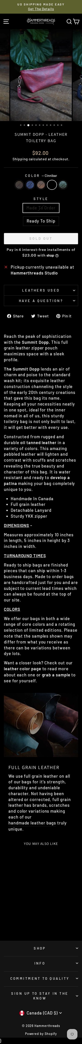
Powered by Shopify (41, 1034)
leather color (17, 668)
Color (41, 175)
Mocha (19, 184)
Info (40, 963)
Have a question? (41, 301)
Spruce (62, 184)
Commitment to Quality (40, 978)
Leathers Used (41, 290)
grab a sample (56, 674)
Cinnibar (51, 184)
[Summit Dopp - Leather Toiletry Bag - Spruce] (28, 925)
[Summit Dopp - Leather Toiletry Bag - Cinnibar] (23, 925)
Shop (40, 948)
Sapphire (30, 184)
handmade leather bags (32, 822)
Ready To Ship (41, 220)
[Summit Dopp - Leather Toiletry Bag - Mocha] (7, 925)
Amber (41, 184)
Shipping (20, 159)
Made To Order (41, 207)
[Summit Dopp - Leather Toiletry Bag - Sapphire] (12, 925)
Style (40, 199)
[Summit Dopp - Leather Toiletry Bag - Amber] (18, 925)
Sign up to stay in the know (39, 995)
